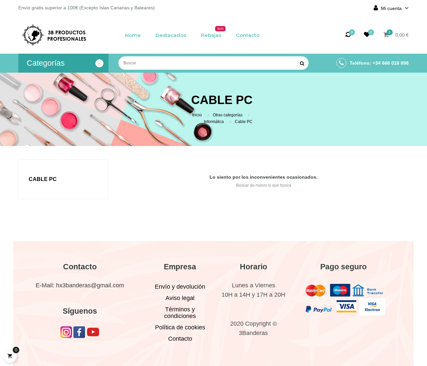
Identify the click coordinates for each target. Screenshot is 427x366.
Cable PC (43, 179)
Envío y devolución (180, 286)
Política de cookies (180, 327)
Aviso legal (179, 298)
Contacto (180, 338)
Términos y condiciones (180, 312)
